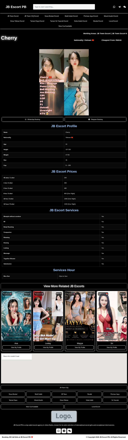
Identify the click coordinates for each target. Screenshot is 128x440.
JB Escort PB (16, 7)
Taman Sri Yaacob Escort (59, 21)
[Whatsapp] (58, 430)
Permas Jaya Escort (91, 16)
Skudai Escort (98, 21)
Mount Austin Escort (111, 16)
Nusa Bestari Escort (52, 16)
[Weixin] (69, 430)
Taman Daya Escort (37, 21)
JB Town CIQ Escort (31, 16)
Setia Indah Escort (80, 21)
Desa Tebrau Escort (17, 21)
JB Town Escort (13, 16)
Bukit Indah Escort (71, 16)
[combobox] (64, 7)
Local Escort (113, 21)
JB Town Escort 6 (119, 33)
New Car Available (65, 26)
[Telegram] (64, 430)
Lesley (48, 343)
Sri (112, 343)
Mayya (80, 343)
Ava (16, 343)
